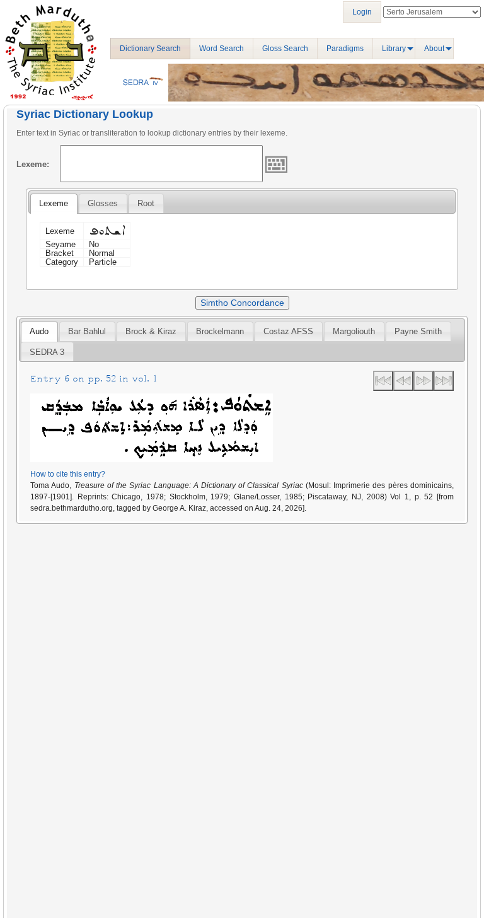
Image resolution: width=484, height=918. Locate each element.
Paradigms (345, 48)
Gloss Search (285, 48)
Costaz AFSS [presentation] (288, 331)
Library (394, 48)
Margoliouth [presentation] (354, 331)
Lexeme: (32, 164)
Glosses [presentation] (103, 203)
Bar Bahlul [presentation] (87, 331)
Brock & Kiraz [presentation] (150, 331)
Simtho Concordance (242, 303)
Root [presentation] (145, 203)
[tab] (53, 204)
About (434, 48)
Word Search (221, 48)
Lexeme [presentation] (53, 203)
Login (362, 12)
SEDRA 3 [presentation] (47, 352)
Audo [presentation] (39, 331)
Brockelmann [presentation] (220, 331)
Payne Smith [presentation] (418, 331)
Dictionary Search (150, 48)
